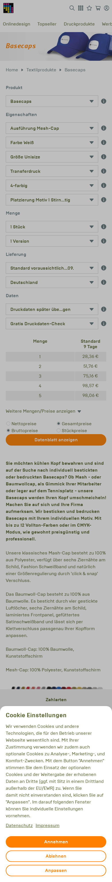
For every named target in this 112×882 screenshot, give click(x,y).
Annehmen (56, 842)
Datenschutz (19, 825)
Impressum (47, 825)
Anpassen (56, 870)
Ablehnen (56, 856)
